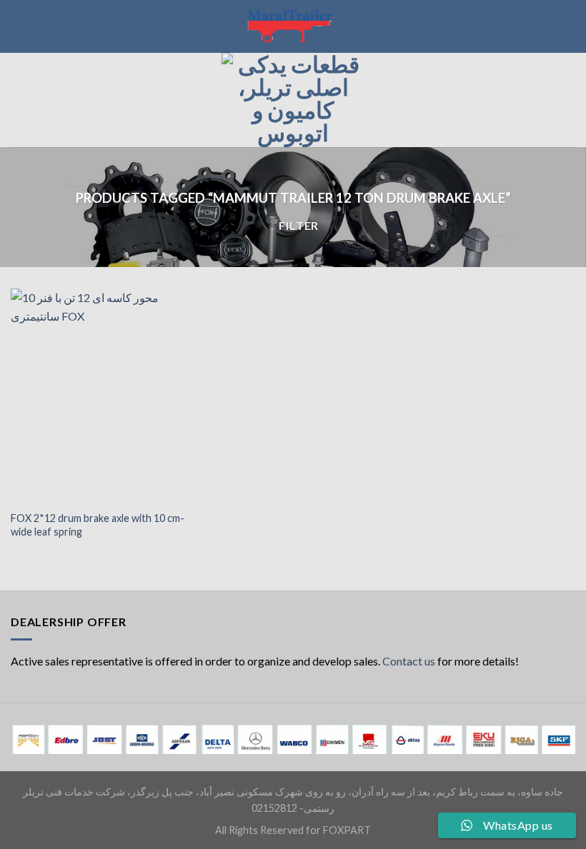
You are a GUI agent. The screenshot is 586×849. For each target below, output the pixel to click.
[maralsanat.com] (293, 26)
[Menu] (19, 99)
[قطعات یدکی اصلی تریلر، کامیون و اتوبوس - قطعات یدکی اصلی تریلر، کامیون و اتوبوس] (293, 100)
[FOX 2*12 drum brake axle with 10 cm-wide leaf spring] (100, 395)
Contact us (408, 661)
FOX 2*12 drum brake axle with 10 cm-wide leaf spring (97, 525)
